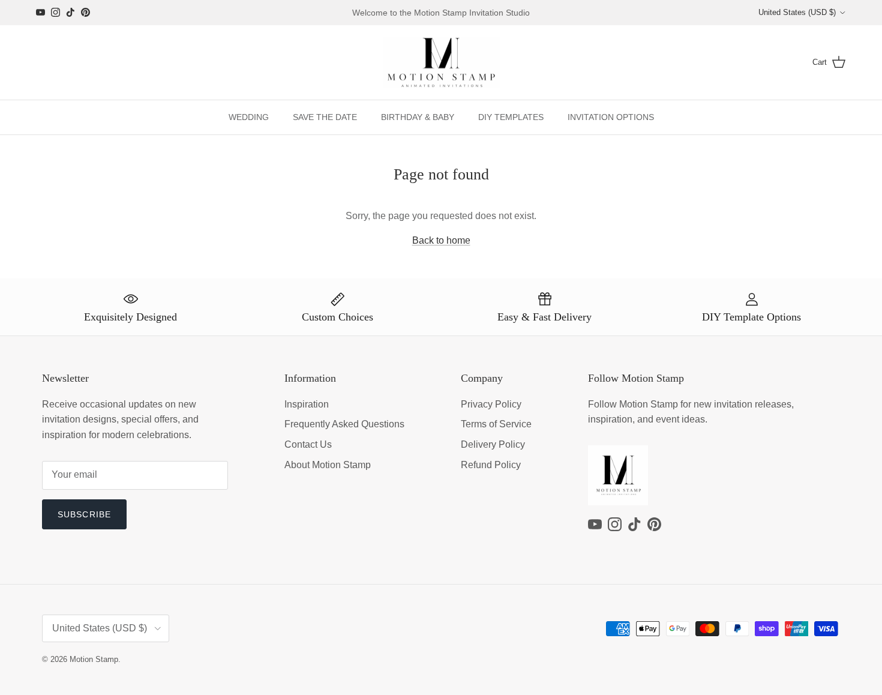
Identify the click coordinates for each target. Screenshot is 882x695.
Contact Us (308, 444)
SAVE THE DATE (325, 117)
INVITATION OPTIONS (611, 117)
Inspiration (306, 404)
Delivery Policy (493, 444)
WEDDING (249, 117)
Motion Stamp (94, 659)
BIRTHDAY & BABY (417, 117)
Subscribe (84, 514)
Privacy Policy (491, 404)
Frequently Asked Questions (344, 424)
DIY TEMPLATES (511, 117)
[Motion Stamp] (441, 62)
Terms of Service (496, 424)
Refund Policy (491, 465)
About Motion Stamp (327, 465)
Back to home (441, 240)
